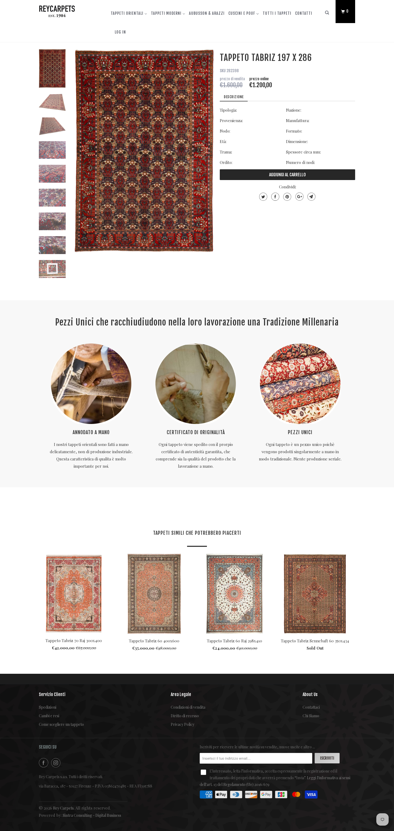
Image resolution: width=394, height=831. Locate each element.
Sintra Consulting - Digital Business (92, 815)
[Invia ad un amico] (310, 197)
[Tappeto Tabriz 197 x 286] (144, 150)
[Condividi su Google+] (298, 197)
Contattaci (311, 707)
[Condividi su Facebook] (274, 197)
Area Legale (181, 694)
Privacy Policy (182, 724)
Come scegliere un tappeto (61, 724)
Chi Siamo (311, 715)
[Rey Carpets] (66, 10)
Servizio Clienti (52, 694)
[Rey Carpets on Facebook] (44, 762)
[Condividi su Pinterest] (286, 197)
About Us (310, 694)
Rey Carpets (63, 808)
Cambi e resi (49, 715)
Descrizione (234, 97)
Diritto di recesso (185, 715)
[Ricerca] (327, 14)
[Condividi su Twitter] (262, 197)
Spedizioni (47, 707)
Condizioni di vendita (188, 707)
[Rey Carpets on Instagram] (56, 762)
